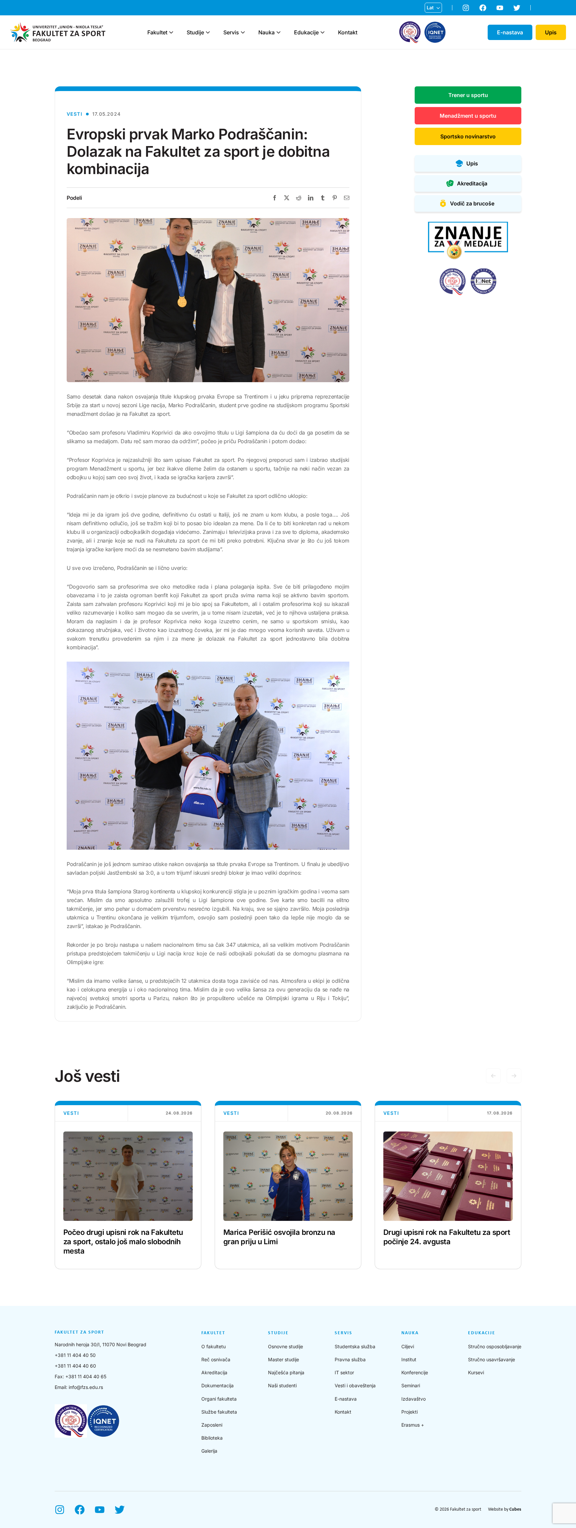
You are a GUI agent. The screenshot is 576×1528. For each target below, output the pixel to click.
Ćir (430, 18)
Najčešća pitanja (286, 1372)
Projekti (409, 1412)
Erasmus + (412, 1425)
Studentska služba (355, 1346)
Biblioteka (212, 1438)
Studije (195, 32)
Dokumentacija (217, 1385)
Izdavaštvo (413, 1399)
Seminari (410, 1385)
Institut (408, 1359)
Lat (430, 7)
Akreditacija (214, 1372)
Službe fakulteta (219, 1412)
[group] (128, 1185)
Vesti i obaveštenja (355, 1385)
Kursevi (476, 1372)
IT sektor (344, 1372)
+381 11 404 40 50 (75, 1355)
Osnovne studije (285, 1346)
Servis (231, 32)
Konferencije (414, 1372)
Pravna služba (350, 1359)
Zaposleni (211, 1425)
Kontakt (347, 32)
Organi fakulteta (219, 1399)
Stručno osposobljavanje (494, 1346)
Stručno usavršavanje (491, 1359)
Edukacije (306, 32)
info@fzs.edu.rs (86, 1387)
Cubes (515, 1509)
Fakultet (157, 32)
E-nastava (346, 1399)
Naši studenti (282, 1385)
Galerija (209, 1451)
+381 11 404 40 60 (75, 1366)
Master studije (283, 1359)
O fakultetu (213, 1346)
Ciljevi (407, 1346)
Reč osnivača (215, 1359)
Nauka (266, 32)
